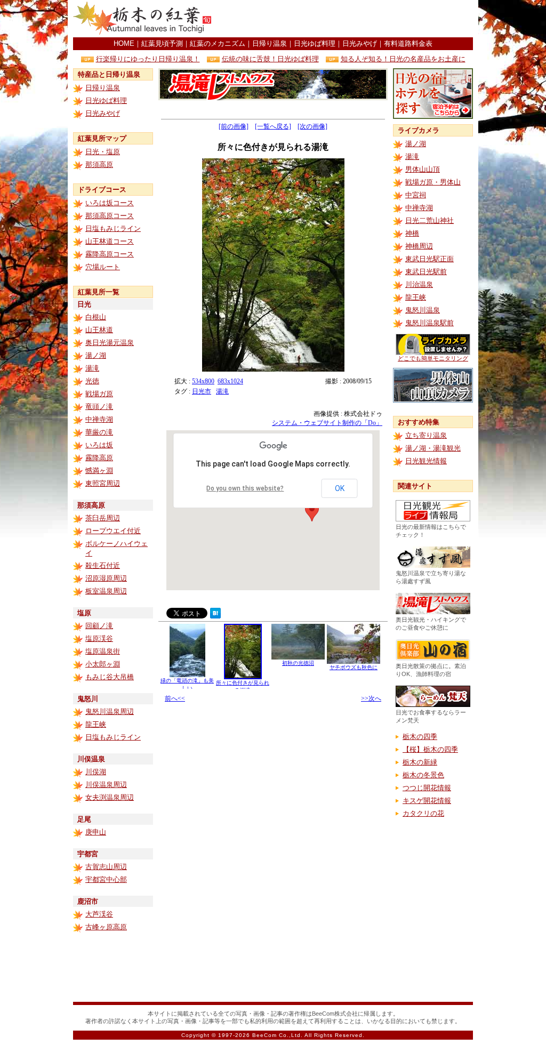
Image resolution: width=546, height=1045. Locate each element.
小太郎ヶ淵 (102, 664)
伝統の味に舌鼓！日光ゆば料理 (270, 59)
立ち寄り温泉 (426, 435)
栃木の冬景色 (423, 775)
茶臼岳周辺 (102, 518)
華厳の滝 (99, 432)
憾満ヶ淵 (99, 471)
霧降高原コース (109, 254)
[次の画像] (312, 126)
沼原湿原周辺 (106, 578)
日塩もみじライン (113, 228)
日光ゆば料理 (314, 43)
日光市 (201, 391)
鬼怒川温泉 (422, 310)
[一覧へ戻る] (273, 126)
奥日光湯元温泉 (109, 343)
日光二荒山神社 (429, 220)
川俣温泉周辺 (106, 785)
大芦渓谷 (99, 914)
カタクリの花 (423, 813)
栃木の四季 (420, 737)
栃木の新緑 (420, 762)
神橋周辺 (419, 246)
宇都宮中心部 (106, 879)
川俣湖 (95, 772)
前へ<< (175, 698)
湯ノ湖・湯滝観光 (433, 448)
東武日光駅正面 (429, 259)
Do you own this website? (245, 488)
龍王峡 (95, 724)
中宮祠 (415, 195)
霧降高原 (99, 458)
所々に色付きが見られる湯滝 (242, 686)
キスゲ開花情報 (427, 801)
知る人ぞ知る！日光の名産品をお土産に (403, 59)
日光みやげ (359, 43)
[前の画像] (233, 126)
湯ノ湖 (95, 355)
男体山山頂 (422, 169)
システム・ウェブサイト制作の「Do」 (327, 423)
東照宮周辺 (102, 483)
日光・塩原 (102, 152)
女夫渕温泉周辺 (109, 797)
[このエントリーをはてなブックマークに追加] (215, 615)
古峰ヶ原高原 (106, 927)
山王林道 (99, 330)
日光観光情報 (426, 461)
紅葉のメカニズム (217, 43)
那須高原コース (109, 216)
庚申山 (95, 832)
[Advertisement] (348, 19)
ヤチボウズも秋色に (354, 667)
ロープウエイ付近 (113, 531)
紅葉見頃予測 (162, 43)
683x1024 (230, 381)
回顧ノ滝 (99, 626)
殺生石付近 (102, 565)
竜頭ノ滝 (99, 407)
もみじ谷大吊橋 (109, 677)
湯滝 (92, 368)
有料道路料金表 (408, 43)
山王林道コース (109, 241)
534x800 (203, 381)
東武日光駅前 (426, 272)
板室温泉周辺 (106, 591)
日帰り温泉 (269, 43)
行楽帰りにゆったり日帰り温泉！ (148, 59)
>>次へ (371, 698)
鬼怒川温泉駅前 (429, 323)
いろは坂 (99, 445)
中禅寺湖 (99, 419)
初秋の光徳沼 (298, 663)
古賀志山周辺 (106, 867)
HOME (124, 43)
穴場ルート (102, 267)
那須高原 (99, 164)
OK (339, 488)
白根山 (95, 317)
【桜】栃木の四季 (430, 749)
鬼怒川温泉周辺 (109, 712)
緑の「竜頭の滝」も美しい (187, 684)
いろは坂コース (109, 203)
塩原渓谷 (99, 638)
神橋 (412, 233)
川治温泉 (419, 284)
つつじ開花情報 (427, 788)
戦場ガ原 (99, 394)
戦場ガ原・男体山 (433, 182)
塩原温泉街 (102, 651)
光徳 (92, 381)
